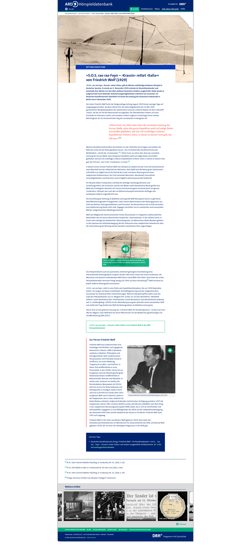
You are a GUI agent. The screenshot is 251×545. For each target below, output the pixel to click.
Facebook (110, 534)
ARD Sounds (113, 530)
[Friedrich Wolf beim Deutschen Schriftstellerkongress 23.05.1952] (151, 369)
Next (188, 506)
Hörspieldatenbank (71, 13)
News (157, 9)
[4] (148, 280)
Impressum (68, 534)
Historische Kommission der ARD (141, 530)
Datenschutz (77, 534)
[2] (120, 152)
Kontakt (103, 534)
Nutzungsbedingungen (91, 534)
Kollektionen (147, 9)
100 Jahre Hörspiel (170, 9)
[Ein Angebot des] (183, 4)
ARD (89, 530)
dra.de (71, 9)
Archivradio (123, 530)
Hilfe (183, 9)
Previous (62, 506)
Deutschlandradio (100, 530)
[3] (129, 161)
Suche (135, 9)
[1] (120, 137)
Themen (182, 524)
